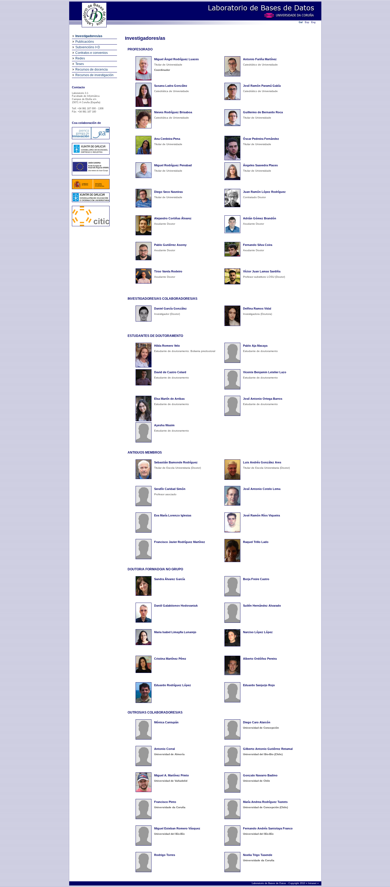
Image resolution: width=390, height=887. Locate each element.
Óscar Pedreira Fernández (261, 138)
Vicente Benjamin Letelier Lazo (264, 372)
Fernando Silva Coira (257, 244)
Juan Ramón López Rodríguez (264, 191)
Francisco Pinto (165, 801)
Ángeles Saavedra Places (260, 165)
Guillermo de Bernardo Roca (263, 112)
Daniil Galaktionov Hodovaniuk (176, 605)
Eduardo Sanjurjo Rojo (259, 685)
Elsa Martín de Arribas (169, 398)
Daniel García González (170, 308)
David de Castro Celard (170, 372)
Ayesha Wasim (164, 425)
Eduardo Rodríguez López (172, 685)
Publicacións (84, 42)
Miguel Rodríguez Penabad (173, 165)
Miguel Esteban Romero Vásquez (177, 828)
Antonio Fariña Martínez (260, 59)
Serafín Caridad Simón (169, 488)
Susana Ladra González (170, 85)
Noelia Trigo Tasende (257, 854)
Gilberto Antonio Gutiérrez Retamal (268, 748)
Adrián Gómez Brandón (259, 218)
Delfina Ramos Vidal (257, 308)
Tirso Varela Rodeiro (168, 271)
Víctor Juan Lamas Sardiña (261, 271)
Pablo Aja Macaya (255, 345)
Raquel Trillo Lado (255, 541)
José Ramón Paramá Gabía (262, 85)
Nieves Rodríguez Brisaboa (173, 112)
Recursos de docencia (91, 69)
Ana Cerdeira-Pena (167, 138)
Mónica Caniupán (166, 722)
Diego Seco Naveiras (168, 191)
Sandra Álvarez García (169, 579)
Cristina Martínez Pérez (170, 658)
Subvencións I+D (87, 47)
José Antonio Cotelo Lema (261, 488)
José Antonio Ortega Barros (262, 398)
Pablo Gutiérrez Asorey (170, 244)
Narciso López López (258, 632)
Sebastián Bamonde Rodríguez (176, 462)
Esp (307, 22)
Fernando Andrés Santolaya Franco (268, 828)
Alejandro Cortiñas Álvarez (173, 218)
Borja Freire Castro (256, 579)
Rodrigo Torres (164, 854)
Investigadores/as (88, 36)
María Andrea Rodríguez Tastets (265, 801)
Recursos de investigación (94, 75)
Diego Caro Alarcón (256, 722)
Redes (80, 58)
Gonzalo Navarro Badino (260, 775)
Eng (313, 22)
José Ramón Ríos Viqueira (261, 515)
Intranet (312, 883)
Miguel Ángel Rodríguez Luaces (176, 59)
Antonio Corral (164, 748)
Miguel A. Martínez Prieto (171, 775)
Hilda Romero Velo (167, 345)
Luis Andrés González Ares (262, 462)
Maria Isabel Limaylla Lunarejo (175, 632)
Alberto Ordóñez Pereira (260, 658)
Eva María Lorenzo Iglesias (172, 515)
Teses (79, 64)
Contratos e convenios (91, 53)
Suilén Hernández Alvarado (262, 605)
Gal (301, 22)
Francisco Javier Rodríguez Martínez (179, 541)
